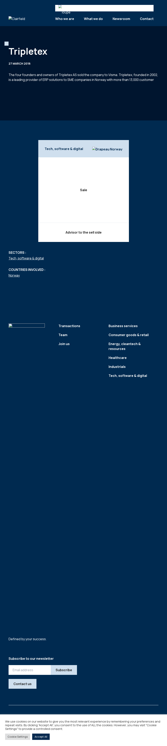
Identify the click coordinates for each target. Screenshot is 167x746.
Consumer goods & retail (129, 335)
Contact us (22, 684)
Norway (14, 275)
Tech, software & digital (26, 258)
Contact (147, 19)
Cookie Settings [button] (18, 736)
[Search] (66, 8)
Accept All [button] (41, 736)
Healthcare (118, 357)
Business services (123, 326)
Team (62, 335)
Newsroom (121, 19)
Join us (64, 344)
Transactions (69, 326)
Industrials (117, 366)
